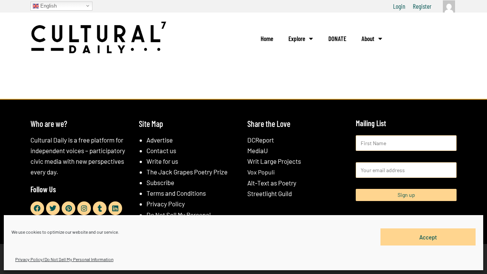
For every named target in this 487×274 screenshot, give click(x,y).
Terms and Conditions (176, 193)
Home (267, 38)
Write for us (162, 161)
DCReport (260, 140)
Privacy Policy (165, 203)
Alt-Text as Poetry (271, 183)
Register (422, 6)
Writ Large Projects (274, 161)
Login (399, 6)
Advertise (159, 140)
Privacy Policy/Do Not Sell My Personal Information (64, 259)
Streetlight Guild (269, 193)
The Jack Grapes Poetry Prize (187, 172)
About (367, 38)
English (48, 5)
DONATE (337, 38)
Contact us (161, 150)
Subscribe (160, 182)
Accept (428, 236)
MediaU (257, 150)
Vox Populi (261, 172)
